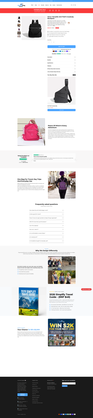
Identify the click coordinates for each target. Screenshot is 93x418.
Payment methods (36, 395)
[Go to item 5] (19, 33)
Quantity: (49, 39)
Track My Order (59, 5)
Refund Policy (35, 386)
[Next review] (75, 159)
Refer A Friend (35, 399)
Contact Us (34, 384)
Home (36, 5)
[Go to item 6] (19, 37)
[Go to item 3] (19, 25)
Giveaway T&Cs (35, 401)
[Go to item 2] (19, 21)
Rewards (42, 5)
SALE (39, 5)
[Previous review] (32, 159)
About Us (47, 5)
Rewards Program (35, 397)
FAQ (50, 5)
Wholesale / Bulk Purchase (37, 402)
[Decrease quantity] (49, 42)
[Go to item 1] (19, 17)
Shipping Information (36, 388)
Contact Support (22, 395)
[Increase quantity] (53, 42)
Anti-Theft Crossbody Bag (52, 105)
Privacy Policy (34, 390)
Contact (54, 5)
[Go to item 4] (19, 29)
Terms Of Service (35, 391)
